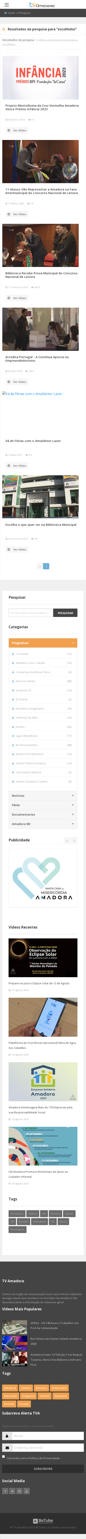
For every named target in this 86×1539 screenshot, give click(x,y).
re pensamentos (43, 745)
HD (44, 1213)
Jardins (43, 727)
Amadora (10, 1388)
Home (11, 13)
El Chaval (43, 699)
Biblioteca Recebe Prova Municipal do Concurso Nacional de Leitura (41, 275)
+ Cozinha (43, 654)
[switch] (3, 1456)
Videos (32, 1213)
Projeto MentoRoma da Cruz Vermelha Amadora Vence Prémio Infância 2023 (42, 107)
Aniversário (59, 1388)
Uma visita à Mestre (43, 772)
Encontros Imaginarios (43, 708)
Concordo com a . (33, 1458)
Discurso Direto (43, 681)
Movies (55, 1213)
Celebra (26, 1388)
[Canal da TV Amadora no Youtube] (26, 1491)
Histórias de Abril (43, 717)
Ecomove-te (43, 690)
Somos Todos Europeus (43, 763)
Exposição (10, 1396)
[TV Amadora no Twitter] (12, 1491)
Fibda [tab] (16, 805)
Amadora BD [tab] (21, 824)
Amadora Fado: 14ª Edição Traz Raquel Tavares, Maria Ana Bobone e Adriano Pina (56, 1360)
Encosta (9, 1404)
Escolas (24, 1404)
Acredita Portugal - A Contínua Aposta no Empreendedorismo (37, 359)
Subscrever (43, 1469)
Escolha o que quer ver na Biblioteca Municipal (40, 524)
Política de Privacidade (44, 1458)
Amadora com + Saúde (43, 663)
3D (12, 1221)
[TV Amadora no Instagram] (19, 1491)
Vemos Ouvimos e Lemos (43, 781)
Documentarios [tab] (23, 814)
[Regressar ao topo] (72, 1513)
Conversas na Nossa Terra (43, 672)
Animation (39, 1221)
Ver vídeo (19, 130)
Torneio (44, 1396)
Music (63, 1221)
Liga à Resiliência (43, 736)
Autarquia (60, 1396)
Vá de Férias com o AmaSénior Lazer (33, 441)
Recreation (17, 1229)
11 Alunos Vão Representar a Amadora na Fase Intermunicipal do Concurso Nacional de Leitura (41, 191)
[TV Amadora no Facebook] (5, 1491)
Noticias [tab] (18, 796)
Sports (69, 1213)
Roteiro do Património (43, 754)
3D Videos (17, 1213)
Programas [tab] (20, 643)
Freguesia (28, 1396)
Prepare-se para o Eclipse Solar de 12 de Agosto (39, 983)
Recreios (41, 1388)
